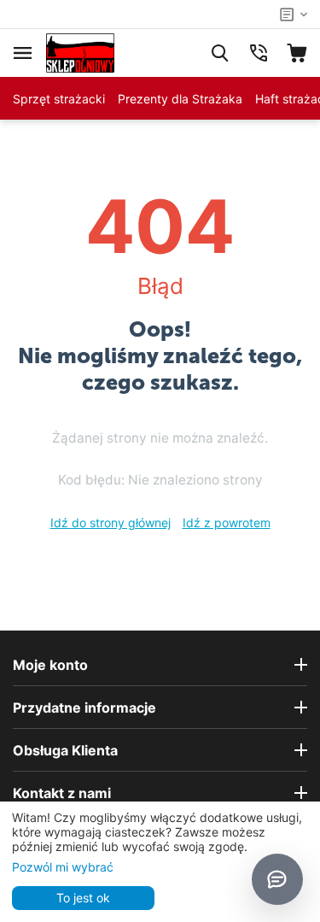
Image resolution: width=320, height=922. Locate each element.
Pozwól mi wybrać (62, 867)
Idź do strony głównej (110, 522)
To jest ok (83, 897)
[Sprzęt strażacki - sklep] (80, 51)
